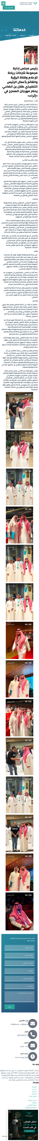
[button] (3, 3)
